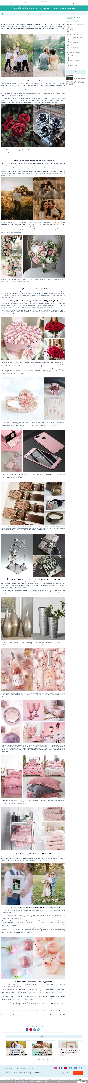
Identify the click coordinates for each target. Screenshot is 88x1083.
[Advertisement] (33, 20)
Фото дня (35, 3)
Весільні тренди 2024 (56, 3)
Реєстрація (77, 1073)
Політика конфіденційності (20, 1073)
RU (12, 2)
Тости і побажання (21, 14)
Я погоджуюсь (82, 1081)
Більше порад (40, 1059)
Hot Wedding (7, 14)
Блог (64, 3)
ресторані (57, 222)
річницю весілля (7, 857)
